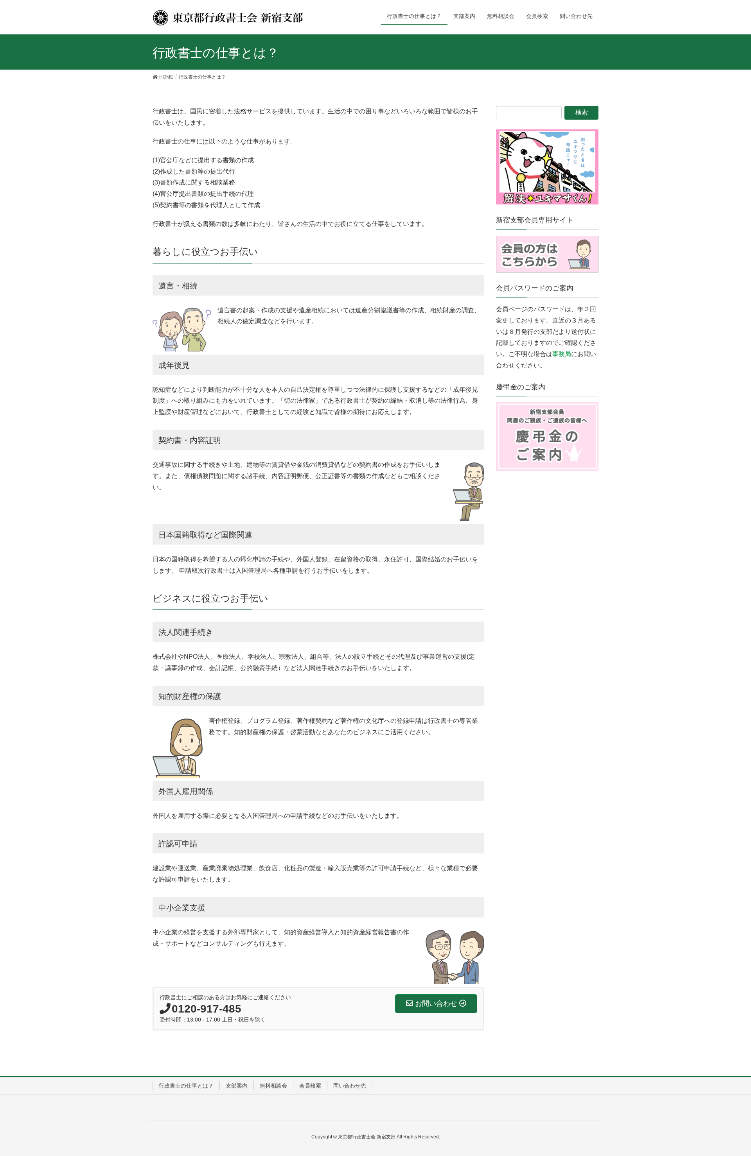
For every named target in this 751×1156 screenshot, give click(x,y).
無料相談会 (273, 1086)
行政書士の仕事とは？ (186, 1086)
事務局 (561, 354)
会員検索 (310, 1086)
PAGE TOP (726, 1114)
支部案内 (237, 1086)
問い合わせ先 (349, 1086)
